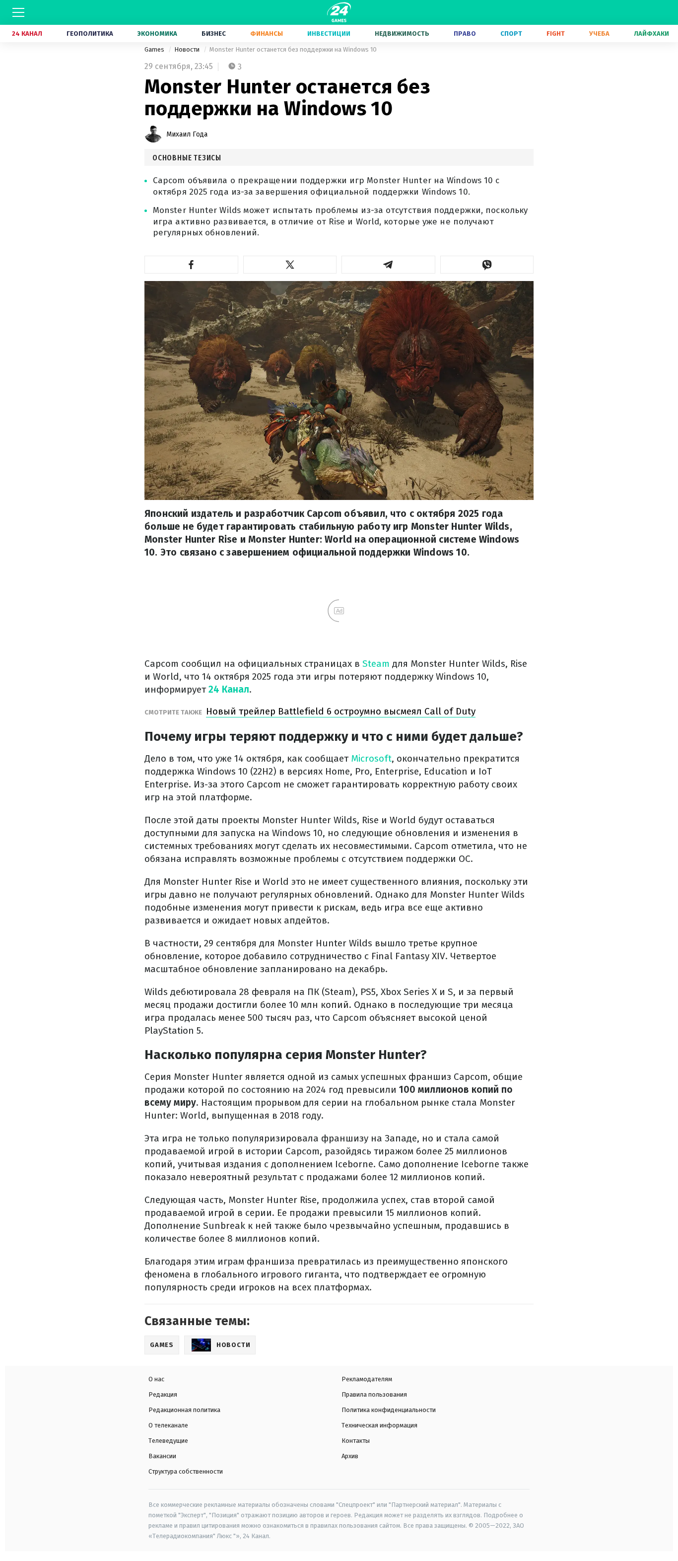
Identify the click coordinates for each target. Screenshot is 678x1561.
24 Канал (27, 33)
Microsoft (371, 758)
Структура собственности (185, 1471)
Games (155, 49)
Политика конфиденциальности (388, 1410)
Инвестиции (328, 33)
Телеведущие (168, 1440)
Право (465, 33)
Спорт (511, 33)
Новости (187, 49)
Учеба (599, 33)
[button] (191, 265)
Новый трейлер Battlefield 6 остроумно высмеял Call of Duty (340, 711)
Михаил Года (186, 134)
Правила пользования (374, 1394)
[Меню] (18, 12)
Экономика (157, 33)
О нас (156, 1379)
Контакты (355, 1440)
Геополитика (90, 33)
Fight (555, 33)
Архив (349, 1456)
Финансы (266, 33)
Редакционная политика (184, 1410)
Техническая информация (379, 1425)
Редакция (162, 1394)
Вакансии (162, 1456)
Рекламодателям (366, 1379)
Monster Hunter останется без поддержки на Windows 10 (293, 49)
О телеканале (168, 1425)
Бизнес (214, 33)
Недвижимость (402, 33)
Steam (377, 663)
